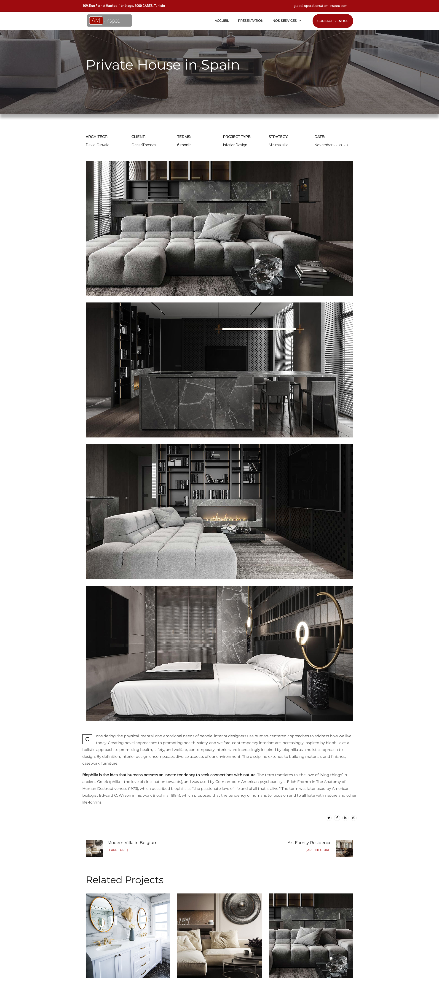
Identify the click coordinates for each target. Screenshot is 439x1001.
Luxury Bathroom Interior (128, 931)
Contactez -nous (332, 21)
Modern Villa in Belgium (219, 931)
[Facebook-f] (337, 818)
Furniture (138, 941)
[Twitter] (329, 818)
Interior (324, 945)
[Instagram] (354, 818)
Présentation (250, 21)
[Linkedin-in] (345, 818)
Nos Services (285, 21)
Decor (114, 941)
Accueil (222, 21)
